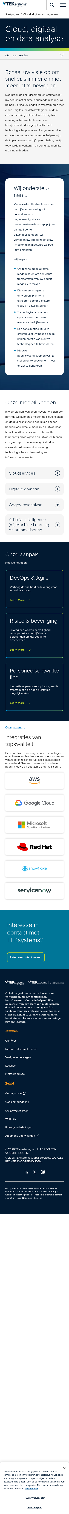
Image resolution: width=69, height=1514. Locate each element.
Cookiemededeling (17, 1102)
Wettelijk (10, 1119)
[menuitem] (34, 1040)
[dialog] (34, 1488)
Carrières (10, 1040)
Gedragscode (13, 1093)
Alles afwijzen (34, 1507)
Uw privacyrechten (16, 1111)
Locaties (10, 1065)
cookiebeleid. (31, 1488)
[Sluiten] (64, 1468)
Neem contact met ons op (21, 1049)
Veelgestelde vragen (18, 1057)
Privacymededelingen (18, 1127)
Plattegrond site (15, 1074)
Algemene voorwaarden (20, 1136)
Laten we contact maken (25, 957)
